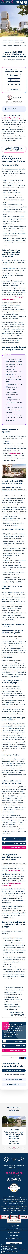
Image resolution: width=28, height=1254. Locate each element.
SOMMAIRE (12, 109)
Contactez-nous (19, 839)
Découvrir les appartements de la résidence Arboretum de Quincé (14, 149)
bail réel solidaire (14, 870)
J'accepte (23, 1249)
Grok (14, 84)
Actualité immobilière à (15, 40)
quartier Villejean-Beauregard (12, 118)
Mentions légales (14, 1232)
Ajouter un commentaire (14, 1070)
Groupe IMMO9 (14, 1226)
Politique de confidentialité (14, 1229)
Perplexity (14, 80)
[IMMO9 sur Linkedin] (19, 1179)
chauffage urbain (15, 453)
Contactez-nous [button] (14, 1243)
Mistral (14, 89)
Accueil (5, 40)
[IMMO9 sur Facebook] (8, 1179)
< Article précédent (14, 1079)
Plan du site (14, 1235)
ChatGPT (14, 75)
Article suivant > (14, 1084)
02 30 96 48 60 (19, 843)
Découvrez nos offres (17, 847)
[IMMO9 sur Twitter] (12, 1179)
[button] (21, 2)
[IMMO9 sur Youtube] (15, 1179)
